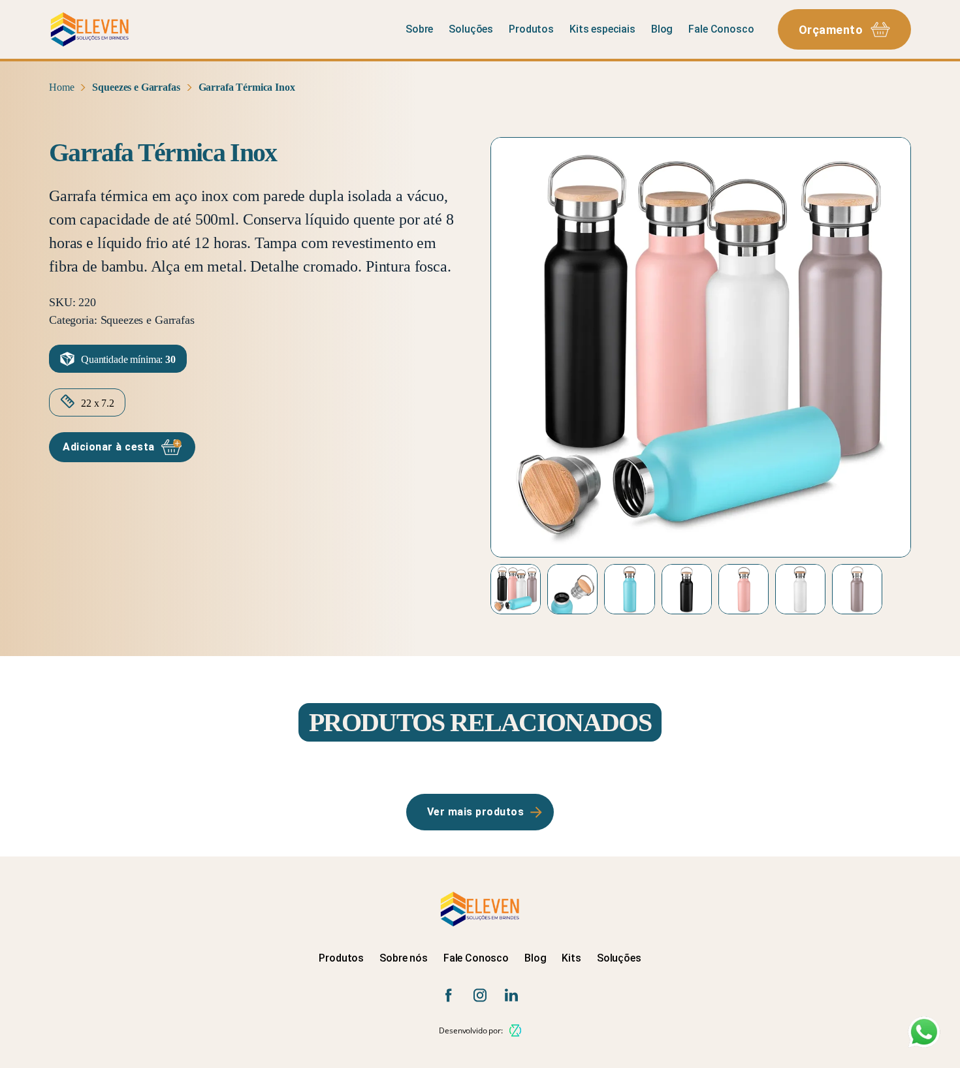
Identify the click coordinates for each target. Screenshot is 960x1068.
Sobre (419, 29)
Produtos (531, 29)
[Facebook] (448, 995)
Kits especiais (602, 29)
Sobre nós (403, 958)
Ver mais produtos (475, 812)
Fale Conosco (721, 29)
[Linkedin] (511, 995)
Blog (662, 29)
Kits (571, 958)
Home (61, 87)
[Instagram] (480, 995)
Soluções (471, 29)
